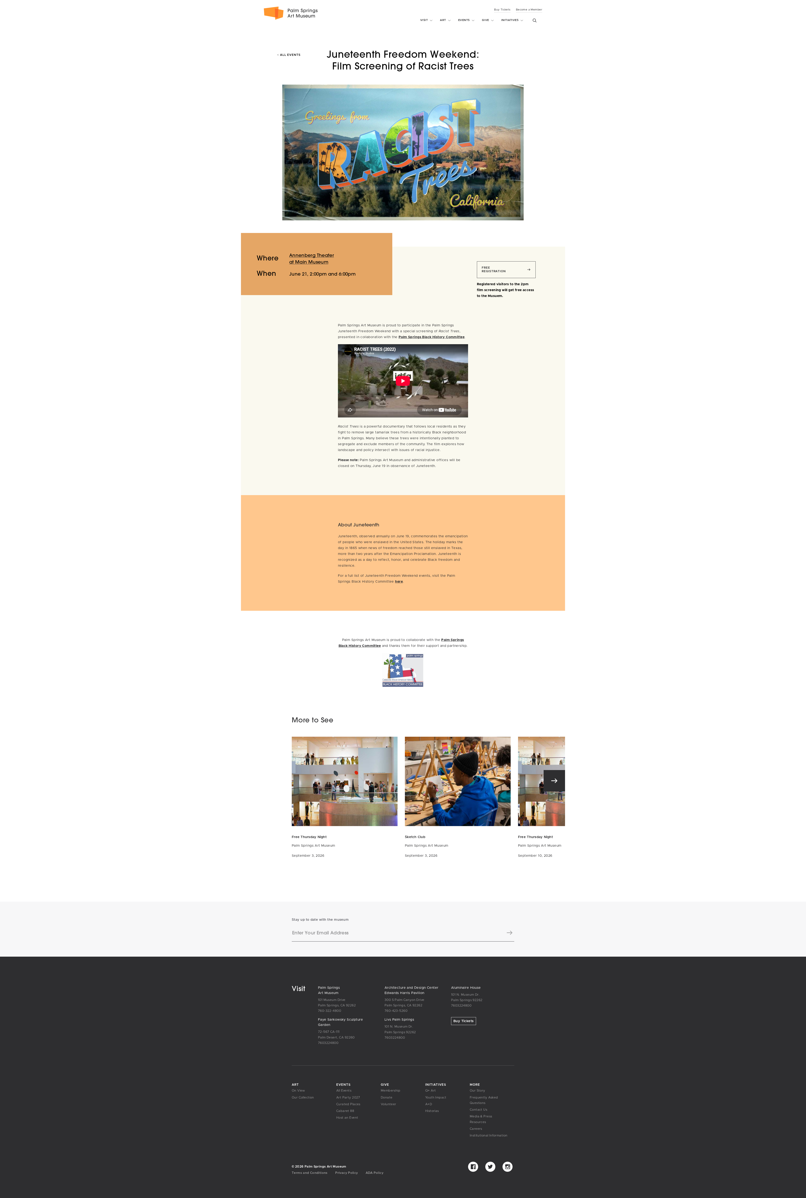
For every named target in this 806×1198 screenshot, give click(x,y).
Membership (390, 1090)
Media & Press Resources (481, 1119)
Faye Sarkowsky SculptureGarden (340, 1022)
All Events (289, 55)
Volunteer (388, 1104)
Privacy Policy (346, 1172)
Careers (476, 1128)
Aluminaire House (466, 987)
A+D (428, 1104)
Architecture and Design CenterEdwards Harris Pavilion (411, 990)
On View (298, 1090)
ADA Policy (374, 1172)
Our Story (477, 1090)
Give (385, 1084)
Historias (432, 1111)
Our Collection (303, 1097)
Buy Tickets (502, 9)
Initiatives (435, 1084)
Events (343, 1084)
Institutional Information (488, 1135)
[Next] (554, 780)
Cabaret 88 (345, 1111)
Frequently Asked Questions (484, 1100)
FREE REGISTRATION (494, 269)
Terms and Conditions (310, 1172)
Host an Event (347, 1117)
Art (295, 1084)
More (475, 1084)
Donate (387, 1097)
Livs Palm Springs (399, 1019)
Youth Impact (435, 1097)
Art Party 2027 (348, 1097)
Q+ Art (430, 1090)
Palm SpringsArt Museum (329, 990)
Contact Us (478, 1109)
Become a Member (529, 9)
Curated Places (348, 1104)
